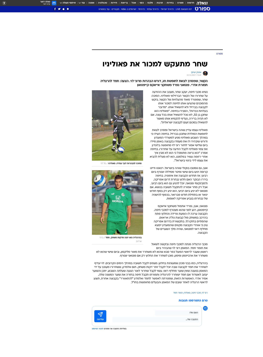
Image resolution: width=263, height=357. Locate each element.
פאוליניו (187, 293)
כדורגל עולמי (153, 9)
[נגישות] (4, 3)
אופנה (91, 3)
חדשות (190, 3)
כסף (142, 3)
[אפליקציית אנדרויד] (68, 9)
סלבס (150, 3)
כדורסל (141, 9)
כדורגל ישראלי (167, 9)
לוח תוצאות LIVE (184, 9)
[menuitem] (189, 3)
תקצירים (115, 9)
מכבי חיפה (196, 293)
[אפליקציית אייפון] (63, 9)
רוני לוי (205, 293)
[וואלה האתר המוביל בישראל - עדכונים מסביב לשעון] (202, 3)
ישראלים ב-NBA (128, 9)
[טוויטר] (59, 9)
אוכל (134, 3)
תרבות (160, 3)
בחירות (170, 3)
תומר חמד (178, 293)
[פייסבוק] (55, 9)
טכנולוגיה (102, 3)
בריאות (124, 3)
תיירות (114, 3)
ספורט (180, 3)
